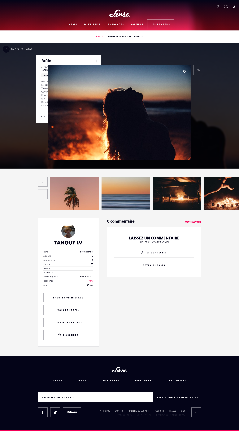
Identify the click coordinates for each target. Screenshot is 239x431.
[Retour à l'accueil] (119, 13)
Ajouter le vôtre (193, 222)
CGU (183, 411)
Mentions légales (139, 411)
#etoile (46, 75)
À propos (105, 411)
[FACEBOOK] (43, 412)
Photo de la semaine (119, 37)
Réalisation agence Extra (171, 415)
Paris (91, 280)
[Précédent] (43, 194)
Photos (100, 37)
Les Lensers (160, 24)
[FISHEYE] (72, 412)
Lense (58, 380)
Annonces (116, 24)
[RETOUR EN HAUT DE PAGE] (196, 412)
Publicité (159, 411)
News (73, 24)
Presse (172, 411)
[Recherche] (218, 6)
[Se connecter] (234, 6)
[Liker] (184, 71)
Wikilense (92, 24)
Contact (120, 411)
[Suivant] (43, 182)
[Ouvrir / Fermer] (97, 61)
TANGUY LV (68, 242)
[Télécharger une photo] (226, 6)
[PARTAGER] (198, 70)
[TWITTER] (55, 412)
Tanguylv (46, 69)
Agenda (137, 24)
